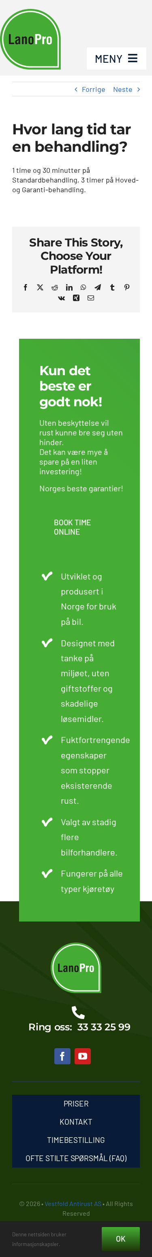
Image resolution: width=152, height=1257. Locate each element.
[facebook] (62, 1056)
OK (121, 1238)
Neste (123, 89)
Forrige (93, 89)
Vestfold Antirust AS (73, 1203)
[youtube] (83, 1056)
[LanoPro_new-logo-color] (76, 946)
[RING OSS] (76, 1020)
